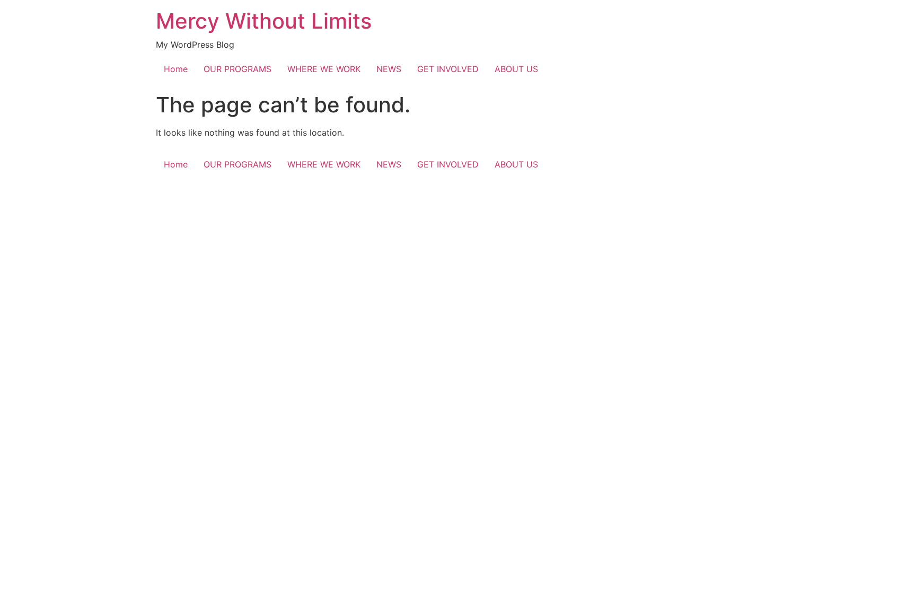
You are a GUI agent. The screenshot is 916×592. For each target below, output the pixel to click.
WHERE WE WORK (323, 69)
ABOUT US (516, 69)
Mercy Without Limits (264, 21)
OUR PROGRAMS (237, 69)
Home (176, 69)
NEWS (388, 69)
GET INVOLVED (448, 69)
